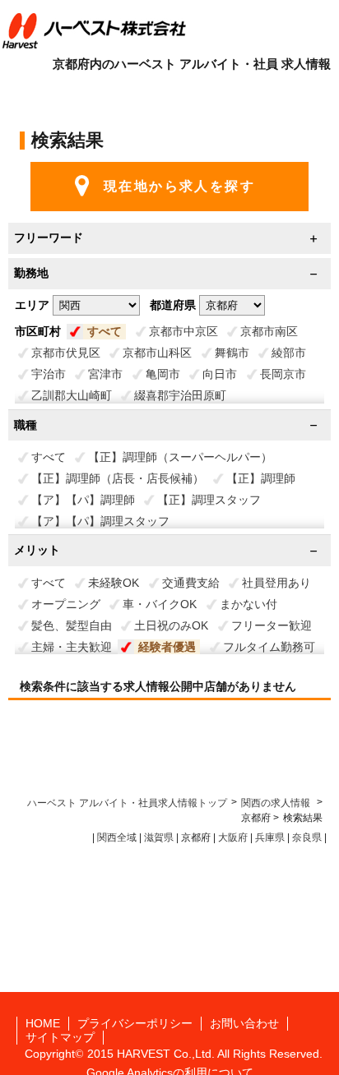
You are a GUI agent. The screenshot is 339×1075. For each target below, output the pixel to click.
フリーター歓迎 (271, 625)
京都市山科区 (157, 352)
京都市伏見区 (65, 352)
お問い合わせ (244, 1023)
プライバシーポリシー (135, 1023)
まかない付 (248, 604)
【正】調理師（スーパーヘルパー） (180, 457)
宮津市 (105, 374)
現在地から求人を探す (179, 186)
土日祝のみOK (171, 625)
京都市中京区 (183, 331)
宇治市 (48, 374)
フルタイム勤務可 (269, 646)
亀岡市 (163, 374)
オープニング (65, 604)
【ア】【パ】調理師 (83, 499)
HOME (43, 1023)
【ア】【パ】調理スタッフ (100, 521)
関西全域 (117, 837)
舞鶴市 (232, 352)
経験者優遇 (167, 646)
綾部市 (289, 352)
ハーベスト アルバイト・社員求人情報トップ (127, 803)
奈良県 (307, 837)
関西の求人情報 (277, 803)
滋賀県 (159, 837)
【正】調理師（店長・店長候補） (117, 478)
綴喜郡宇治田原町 (180, 395)
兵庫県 (270, 837)
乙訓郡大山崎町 (71, 395)
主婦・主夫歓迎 (71, 646)
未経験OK (113, 582)
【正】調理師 (260, 478)
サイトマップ (60, 1037)
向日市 (219, 374)
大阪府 (233, 837)
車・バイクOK (160, 604)
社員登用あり (276, 582)
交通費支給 (191, 582)
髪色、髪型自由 (71, 625)
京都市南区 (269, 331)
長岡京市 (283, 374)
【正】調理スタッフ (209, 499)
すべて (104, 331)
